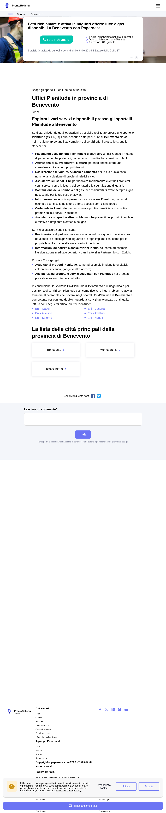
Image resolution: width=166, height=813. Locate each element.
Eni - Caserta (96, 308)
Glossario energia (43, 729)
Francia (39, 750)
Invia (83, 434)
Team (38, 714)
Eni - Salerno (43, 317)
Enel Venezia (104, 811)
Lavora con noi (42, 725)
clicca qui (124, 442)
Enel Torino (41, 811)
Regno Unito (41, 758)
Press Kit (39, 721)
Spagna (39, 754)
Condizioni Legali (43, 733)
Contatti (39, 718)
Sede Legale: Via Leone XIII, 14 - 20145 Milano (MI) (58, 777)
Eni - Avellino (43, 313)
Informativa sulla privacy (46, 737)
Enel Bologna (105, 800)
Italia (38, 746)
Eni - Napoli (42, 308)
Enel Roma (40, 800)
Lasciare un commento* (40, 409)
